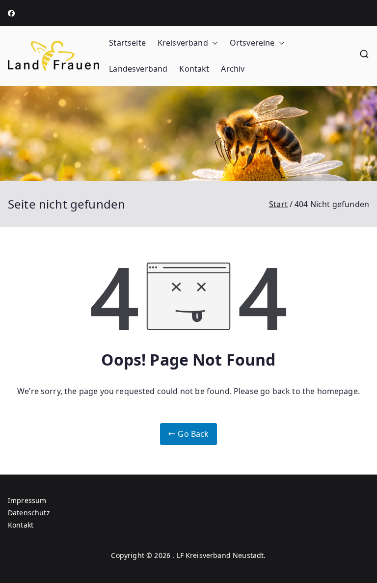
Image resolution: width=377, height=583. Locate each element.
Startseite (127, 42)
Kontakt (194, 68)
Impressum (27, 500)
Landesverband (138, 68)
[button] (213, 43)
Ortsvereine (252, 42)
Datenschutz (29, 512)
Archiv (232, 68)
